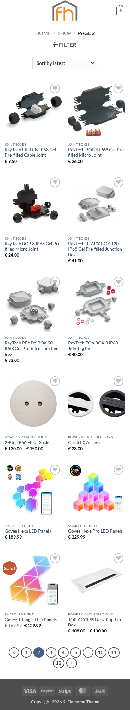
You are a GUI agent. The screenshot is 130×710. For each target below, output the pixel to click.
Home (43, 33)
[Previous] (14, 652)
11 (114, 652)
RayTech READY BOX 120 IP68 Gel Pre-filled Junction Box (95, 249)
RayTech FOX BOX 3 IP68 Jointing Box (93, 345)
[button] (8, 11)
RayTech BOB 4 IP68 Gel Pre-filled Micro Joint (96, 152)
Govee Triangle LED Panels (31, 619)
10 (100, 652)
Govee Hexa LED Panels (28, 531)
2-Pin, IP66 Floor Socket (28, 442)
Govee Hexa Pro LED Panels (95, 531)
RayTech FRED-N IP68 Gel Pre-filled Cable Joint (30, 152)
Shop (64, 33)
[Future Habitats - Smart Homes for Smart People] (65, 11)
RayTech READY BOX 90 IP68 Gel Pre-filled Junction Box (32, 348)
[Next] (71, 663)
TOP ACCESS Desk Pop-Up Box (94, 622)
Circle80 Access (84, 442)
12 (59, 663)
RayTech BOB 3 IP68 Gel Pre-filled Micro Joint (33, 246)
